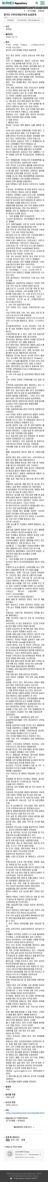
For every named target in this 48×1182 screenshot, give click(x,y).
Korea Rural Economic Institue (14, 3)
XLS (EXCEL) (22, 20)
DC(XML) (10, 20)
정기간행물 (32, 11)
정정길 (8, 29)
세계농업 (41, 11)
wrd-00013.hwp (22, 1152)
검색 (36, 3)
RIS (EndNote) (33, 20)
